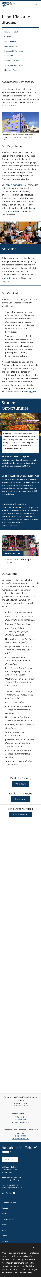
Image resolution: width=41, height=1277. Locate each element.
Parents (4, 1225)
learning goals (30, 391)
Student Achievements (13, 65)
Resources (8, 56)
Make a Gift (10, 1159)
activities (8, 278)
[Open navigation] (36, 4)
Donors (4, 1236)
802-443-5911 (17, 1185)
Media (4, 1230)
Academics (5, 13)
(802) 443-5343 (20, 1119)
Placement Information (13, 51)
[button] (31, 4)
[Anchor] (24, 146)
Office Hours (20, 784)
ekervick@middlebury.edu (20, 1138)
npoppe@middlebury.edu (20, 1122)
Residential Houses (12, 60)
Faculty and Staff (11, 32)
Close (34, 1247)
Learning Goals (10, 46)
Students (5, 1208)
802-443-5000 (7, 1172)
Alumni (4, 1213)
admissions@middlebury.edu (12, 1180)
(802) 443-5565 (20, 1136)
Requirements (10, 41)
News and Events (11, 70)
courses (7, 194)
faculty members (14, 185)
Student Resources (20, 814)
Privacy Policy (25, 1272)
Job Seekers (6, 1241)
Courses (7, 36)
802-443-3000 (16, 1177)
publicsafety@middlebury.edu (12, 1188)
